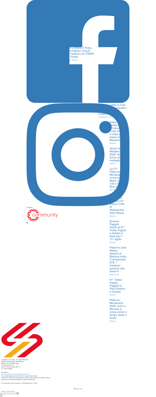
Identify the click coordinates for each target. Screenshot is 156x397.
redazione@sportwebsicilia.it (17, 372)
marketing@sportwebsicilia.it (21, 374)
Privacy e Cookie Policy (8, 391)
